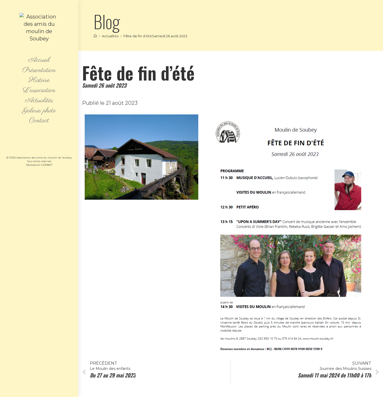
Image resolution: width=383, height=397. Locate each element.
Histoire (39, 80)
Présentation (39, 70)
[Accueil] (95, 36)
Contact (39, 121)
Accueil (39, 60)
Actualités (39, 101)
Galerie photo (39, 111)
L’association (39, 90)
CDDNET (46, 165)
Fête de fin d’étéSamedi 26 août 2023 (155, 36)
